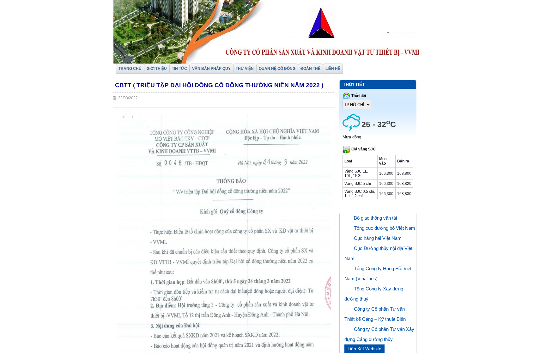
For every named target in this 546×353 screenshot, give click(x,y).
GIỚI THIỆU (157, 68)
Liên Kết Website (364, 348)
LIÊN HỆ (332, 68)
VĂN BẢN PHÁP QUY (211, 68)
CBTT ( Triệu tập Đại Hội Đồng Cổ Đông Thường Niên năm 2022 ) (219, 85)
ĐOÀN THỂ (310, 68)
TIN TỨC (179, 68)
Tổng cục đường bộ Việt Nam (384, 228)
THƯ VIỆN (245, 68)
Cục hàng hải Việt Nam (378, 238)
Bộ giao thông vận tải (375, 218)
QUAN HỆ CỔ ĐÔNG (277, 68)
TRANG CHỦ (130, 68)
